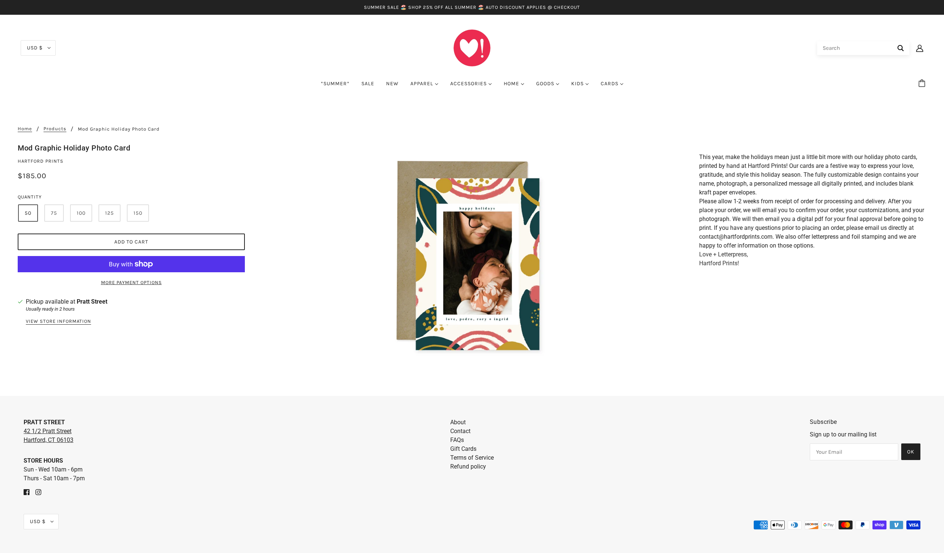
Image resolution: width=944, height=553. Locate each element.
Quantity (30, 197)
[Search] (900, 48)
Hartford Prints (40, 161)
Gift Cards (463, 448)
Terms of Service (472, 457)
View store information (58, 321)
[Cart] (923, 83)
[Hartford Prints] (472, 47)
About (458, 422)
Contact (460, 431)
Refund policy (468, 466)
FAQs (457, 439)
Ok (910, 452)
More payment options (131, 282)
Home (25, 128)
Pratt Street (92, 301)
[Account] (919, 48)
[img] (26, 491)
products (55, 128)
